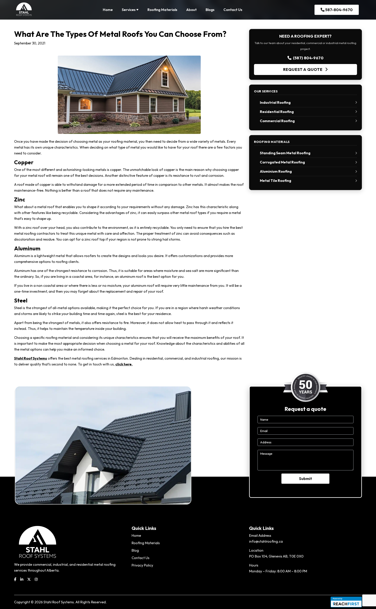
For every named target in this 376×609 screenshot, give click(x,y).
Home (108, 9)
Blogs (210, 9)
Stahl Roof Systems (30, 358)
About (191, 9)
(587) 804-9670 (308, 57)
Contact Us (232, 9)
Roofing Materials (162, 9)
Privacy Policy (142, 565)
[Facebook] (15, 579)
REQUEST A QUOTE (303, 69)
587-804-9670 (338, 9)
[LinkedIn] (21, 579)
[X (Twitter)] (29, 579)
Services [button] (129, 9)
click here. (124, 364)
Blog (135, 550)
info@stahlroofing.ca (266, 541)
